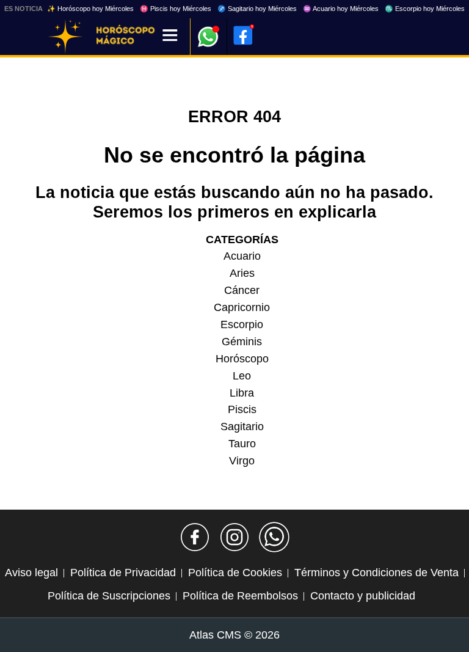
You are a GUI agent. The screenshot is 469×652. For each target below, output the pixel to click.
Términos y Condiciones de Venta (376, 572)
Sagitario (242, 426)
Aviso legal (31, 572)
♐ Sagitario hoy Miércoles (257, 8)
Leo (242, 376)
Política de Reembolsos (240, 596)
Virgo (242, 461)
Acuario (242, 256)
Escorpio (241, 324)
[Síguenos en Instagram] (234, 537)
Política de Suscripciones (109, 596)
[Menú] (170, 36)
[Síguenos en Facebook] (195, 537)
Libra (242, 393)
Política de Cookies (235, 572)
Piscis (242, 409)
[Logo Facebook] (243, 35)
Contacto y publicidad (362, 596)
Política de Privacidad (123, 572)
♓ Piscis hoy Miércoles (175, 8)
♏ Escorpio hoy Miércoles (425, 8)
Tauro (242, 444)
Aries (242, 273)
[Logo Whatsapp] (208, 31)
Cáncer (242, 290)
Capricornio (242, 307)
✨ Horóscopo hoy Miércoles (90, 8)
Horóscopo (242, 359)
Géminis (242, 341)
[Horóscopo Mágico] (65, 36)
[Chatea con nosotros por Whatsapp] (274, 537)
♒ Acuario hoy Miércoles (341, 8)
